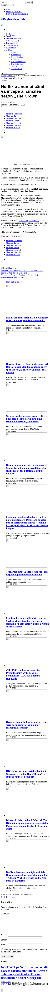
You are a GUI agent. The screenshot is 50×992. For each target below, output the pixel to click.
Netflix (8, 236)
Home (3, 76)
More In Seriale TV (14, 282)
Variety (45, 180)
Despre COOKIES (14, 11)
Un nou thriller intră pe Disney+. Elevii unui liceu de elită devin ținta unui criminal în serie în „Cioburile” (26, 419)
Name (4, 935)
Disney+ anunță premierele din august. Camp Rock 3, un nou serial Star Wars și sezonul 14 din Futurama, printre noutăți (26, 469)
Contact (9, 9)
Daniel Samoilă (10, 102)
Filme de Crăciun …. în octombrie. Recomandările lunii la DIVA (20, 276)
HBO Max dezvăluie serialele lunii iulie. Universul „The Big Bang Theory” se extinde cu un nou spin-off (26, 774)
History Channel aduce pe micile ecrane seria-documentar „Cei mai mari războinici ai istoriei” (27, 725)
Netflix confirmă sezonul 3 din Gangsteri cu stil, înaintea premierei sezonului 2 (27, 319)
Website (4, 944)
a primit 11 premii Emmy (29, 220)
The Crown (15, 236)
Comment (6, 914)
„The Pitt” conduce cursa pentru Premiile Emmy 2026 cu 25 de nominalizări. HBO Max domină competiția (23, 674)
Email (4, 940)
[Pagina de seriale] (13, 19)
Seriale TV (11, 76)
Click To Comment (9, 897)
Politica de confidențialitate (17, 14)
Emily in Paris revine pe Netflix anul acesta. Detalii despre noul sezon (22, 271)
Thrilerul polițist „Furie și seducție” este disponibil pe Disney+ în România (27, 573)
